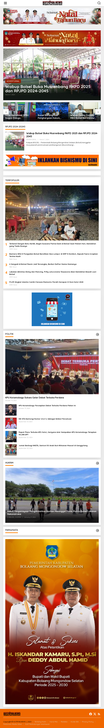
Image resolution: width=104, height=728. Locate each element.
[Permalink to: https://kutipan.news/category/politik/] (97, 334)
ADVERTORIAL (13, 81)
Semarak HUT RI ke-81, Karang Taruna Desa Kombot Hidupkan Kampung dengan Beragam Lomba (82, 116)
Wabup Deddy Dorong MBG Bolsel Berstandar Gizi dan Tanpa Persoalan (51, 116)
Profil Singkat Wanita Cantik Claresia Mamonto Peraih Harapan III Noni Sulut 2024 (46, 282)
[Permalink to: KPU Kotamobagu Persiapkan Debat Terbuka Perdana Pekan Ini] (11, 409)
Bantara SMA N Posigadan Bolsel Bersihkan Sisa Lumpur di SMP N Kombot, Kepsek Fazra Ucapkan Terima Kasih (53, 255)
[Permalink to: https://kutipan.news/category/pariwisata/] (97, 530)
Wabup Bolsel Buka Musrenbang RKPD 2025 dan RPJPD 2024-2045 (47, 88)
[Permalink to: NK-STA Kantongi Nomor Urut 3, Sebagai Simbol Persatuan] (11, 423)
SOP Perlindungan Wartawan (37, 724)
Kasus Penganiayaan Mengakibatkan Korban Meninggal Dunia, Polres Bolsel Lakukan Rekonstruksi (51, 512)
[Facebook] (90, 714)
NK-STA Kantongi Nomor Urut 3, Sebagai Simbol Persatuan (45, 419)
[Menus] (5, 3)
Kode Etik (75, 722)
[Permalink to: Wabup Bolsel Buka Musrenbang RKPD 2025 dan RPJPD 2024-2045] (52, 74)
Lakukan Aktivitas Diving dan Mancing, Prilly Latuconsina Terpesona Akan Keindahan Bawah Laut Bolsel (52, 273)
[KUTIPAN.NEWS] (52, 3)
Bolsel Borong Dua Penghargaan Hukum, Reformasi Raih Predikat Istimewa (18, 116)
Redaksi (64, 722)
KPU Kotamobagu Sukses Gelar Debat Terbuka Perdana (34, 397)
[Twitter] (95, 714)
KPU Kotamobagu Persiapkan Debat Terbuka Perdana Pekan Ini (47, 405)
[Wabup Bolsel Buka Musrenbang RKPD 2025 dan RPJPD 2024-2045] (74, 145)
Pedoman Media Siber (12, 724)
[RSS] (99, 714)
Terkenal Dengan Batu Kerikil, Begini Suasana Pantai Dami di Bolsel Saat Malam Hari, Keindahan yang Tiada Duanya (52, 245)
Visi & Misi (53, 722)
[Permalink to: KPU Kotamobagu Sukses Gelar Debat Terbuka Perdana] (52, 366)
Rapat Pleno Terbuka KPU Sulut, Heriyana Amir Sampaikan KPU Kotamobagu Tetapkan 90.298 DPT (57, 433)
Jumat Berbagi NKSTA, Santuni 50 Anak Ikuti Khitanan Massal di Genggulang (53, 445)
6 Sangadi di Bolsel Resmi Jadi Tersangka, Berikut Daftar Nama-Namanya (43, 264)
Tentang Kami (40, 722)
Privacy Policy (88, 722)
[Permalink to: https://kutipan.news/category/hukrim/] (97, 463)
